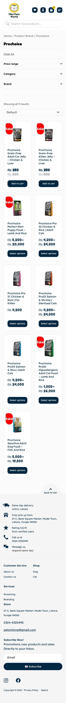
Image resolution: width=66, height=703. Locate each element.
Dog (35, 571)
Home (8, 36)
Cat (35, 576)
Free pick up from (22, 515)
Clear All (9, 54)
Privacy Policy (31, 690)
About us (9, 571)
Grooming (9, 594)
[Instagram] (6, 680)
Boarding (9, 599)
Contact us (10, 576)
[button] (59, 10)
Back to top (50, 493)
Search (44, 690)
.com (32, 630)
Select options (17, 253)
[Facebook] (18, 680)
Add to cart (17, 183)
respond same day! (23, 550)
